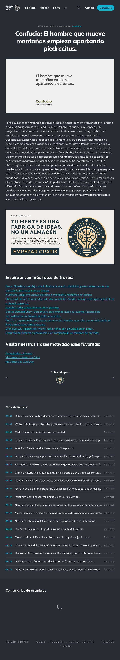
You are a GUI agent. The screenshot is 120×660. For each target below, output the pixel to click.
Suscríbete (106, 7)
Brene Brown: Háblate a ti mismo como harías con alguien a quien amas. (49, 328)
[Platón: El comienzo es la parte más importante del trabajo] (60, 529)
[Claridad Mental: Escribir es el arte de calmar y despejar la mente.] (60, 537)
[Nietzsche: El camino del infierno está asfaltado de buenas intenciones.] (60, 521)
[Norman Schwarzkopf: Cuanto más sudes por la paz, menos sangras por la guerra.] (60, 505)
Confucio (77, 26)
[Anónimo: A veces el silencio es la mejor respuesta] (60, 448)
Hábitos (44, 7)
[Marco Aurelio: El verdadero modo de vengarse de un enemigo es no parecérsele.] (60, 513)
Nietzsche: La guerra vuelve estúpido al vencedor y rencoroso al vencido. (49, 294)
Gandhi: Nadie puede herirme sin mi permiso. (32, 307)
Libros (56, 7)
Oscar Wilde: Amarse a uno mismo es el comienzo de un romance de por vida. (52, 332)
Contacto (67, 646)
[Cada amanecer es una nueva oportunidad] (60, 432)
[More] (65, 7)
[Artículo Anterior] (8, 377)
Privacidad (74, 642)
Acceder (89, 7)
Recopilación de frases (19, 353)
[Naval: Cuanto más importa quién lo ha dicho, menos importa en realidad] (60, 570)
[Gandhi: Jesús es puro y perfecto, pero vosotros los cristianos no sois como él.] (60, 481)
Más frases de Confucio (20, 361)
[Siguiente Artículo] (112, 377)
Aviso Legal (88, 642)
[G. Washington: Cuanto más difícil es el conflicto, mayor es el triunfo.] (60, 561)
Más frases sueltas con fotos (23, 357)
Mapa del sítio (107, 642)
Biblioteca (29, 7)
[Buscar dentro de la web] (79, 7)
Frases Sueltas (57, 642)
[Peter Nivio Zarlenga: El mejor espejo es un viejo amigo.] (60, 497)
